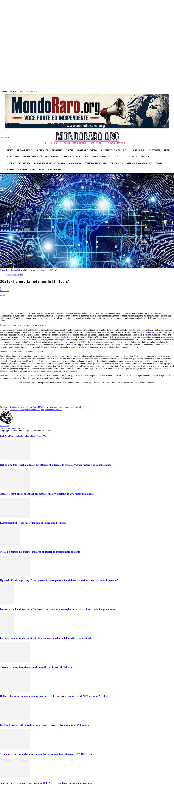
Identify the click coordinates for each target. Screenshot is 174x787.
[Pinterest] (44, 304)
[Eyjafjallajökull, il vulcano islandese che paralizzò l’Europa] (15, 517)
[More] (64, 304)
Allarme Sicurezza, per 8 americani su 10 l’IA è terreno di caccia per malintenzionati (46, 783)
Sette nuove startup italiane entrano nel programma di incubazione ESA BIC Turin (46, 754)
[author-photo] (6, 423)
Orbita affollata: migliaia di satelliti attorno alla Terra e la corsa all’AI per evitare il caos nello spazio (55, 464)
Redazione (4, 290)
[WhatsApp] (54, 304)
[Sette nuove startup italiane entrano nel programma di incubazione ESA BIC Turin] (15, 749)
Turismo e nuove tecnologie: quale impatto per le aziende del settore (37, 667)
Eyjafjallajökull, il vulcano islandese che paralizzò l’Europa (33, 522)
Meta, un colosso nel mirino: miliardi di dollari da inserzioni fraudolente (40, 551)
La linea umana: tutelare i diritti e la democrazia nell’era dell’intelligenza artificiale (46, 638)
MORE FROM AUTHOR (34, 436)
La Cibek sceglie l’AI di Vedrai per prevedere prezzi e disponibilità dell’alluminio (44, 725)
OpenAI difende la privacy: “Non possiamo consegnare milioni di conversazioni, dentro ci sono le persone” (59, 580)
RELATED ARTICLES (11, 436)
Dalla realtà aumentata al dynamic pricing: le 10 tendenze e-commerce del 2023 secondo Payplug (54, 696)
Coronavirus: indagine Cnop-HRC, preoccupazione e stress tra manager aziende (47, 407)
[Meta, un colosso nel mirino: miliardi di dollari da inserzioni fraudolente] (10, 546)
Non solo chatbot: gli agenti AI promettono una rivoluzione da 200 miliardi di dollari (47, 493)
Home (2, 270)
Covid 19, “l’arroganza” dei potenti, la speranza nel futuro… (36, 409)
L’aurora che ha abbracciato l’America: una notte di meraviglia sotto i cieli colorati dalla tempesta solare (58, 609)
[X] (34, 304)
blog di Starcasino (146, 332)
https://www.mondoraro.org (12, 428)
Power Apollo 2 (61, 337)
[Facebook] (24, 304)
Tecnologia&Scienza (15, 270)
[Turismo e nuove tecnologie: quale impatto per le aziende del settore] (15, 662)
